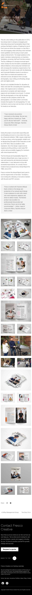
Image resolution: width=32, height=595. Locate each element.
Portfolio (17, 578)
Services (7, 578)
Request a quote (9, 549)
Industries (12, 578)
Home (2, 578)
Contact (29, 578)
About (21, 578)
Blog (25, 578)
